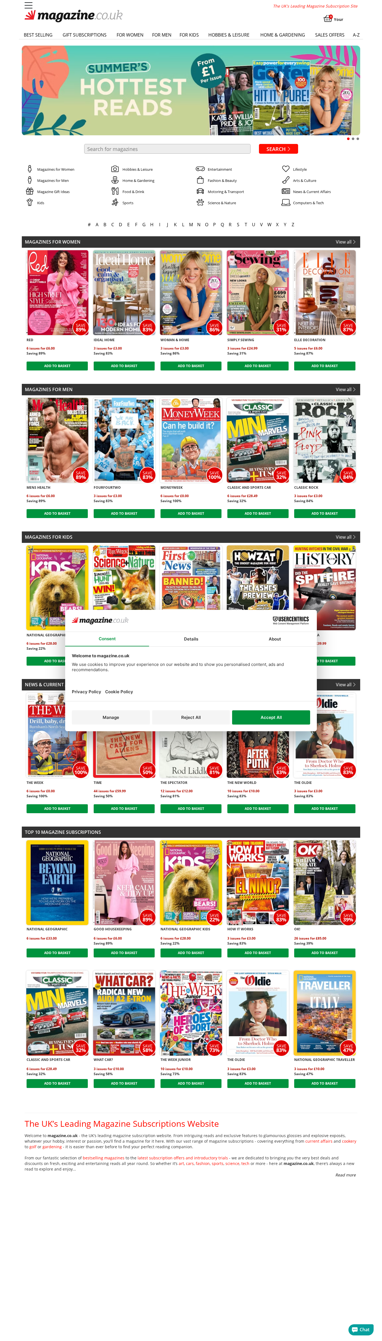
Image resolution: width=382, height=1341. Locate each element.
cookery (349, 1141)
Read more (345, 1175)
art (181, 1163)
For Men (161, 35)
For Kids (189, 35)
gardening (52, 1146)
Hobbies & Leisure (228, 35)
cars (190, 1163)
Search (276, 149)
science (232, 1163)
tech (245, 1163)
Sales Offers (330, 35)
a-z (356, 35)
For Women (130, 35)
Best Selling (38, 35)
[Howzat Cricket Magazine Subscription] (258, 587)
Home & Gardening (282, 35)
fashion (203, 1163)
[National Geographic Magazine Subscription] (57, 882)
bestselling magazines (103, 1158)
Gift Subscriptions (85, 35)
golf (32, 1146)
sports (217, 1163)
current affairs (319, 1141)
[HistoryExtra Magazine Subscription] (325, 587)
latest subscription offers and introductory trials (183, 1158)
